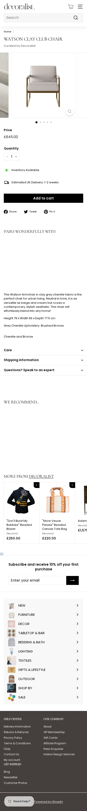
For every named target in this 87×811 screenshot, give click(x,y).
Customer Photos (15, 783)
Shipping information (21, 360)
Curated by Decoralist (19, 46)
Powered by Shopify (48, 802)
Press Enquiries (53, 749)
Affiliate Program (55, 743)
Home (7, 31)
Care (8, 350)
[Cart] (70, 6)
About (48, 726)
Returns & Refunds (16, 732)
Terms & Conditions (17, 743)
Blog (7, 772)
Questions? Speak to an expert (29, 370)
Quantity (11, 148)
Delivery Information (17, 726)
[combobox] (43, 17)
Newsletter (10, 777)
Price (8, 130)
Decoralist (41, 476)
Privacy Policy (13, 738)
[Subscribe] (72, 580)
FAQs (7, 749)
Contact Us (11, 754)
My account (12, 760)
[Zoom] (69, 111)
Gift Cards (51, 738)
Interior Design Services (59, 754)
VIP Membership (54, 732)
